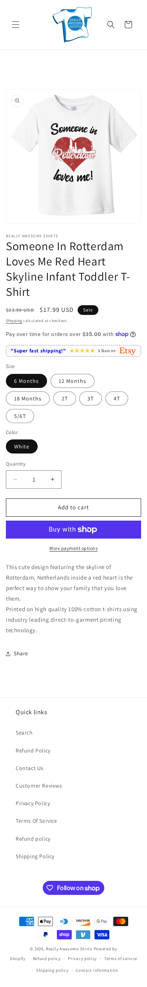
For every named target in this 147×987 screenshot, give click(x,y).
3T (90, 398)
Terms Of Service (36, 820)
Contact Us (30, 768)
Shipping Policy (35, 856)
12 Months (72, 380)
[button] (15, 24)
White (21, 446)
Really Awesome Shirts (69, 948)
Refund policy (33, 838)
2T (65, 398)
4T (117, 398)
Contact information (97, 970)
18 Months (28, 398)
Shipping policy (52, 970)
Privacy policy (82, 958)
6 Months (26, 380)
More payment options (73, 548)
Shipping (14, 320)
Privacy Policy (33, 803)
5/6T (20, 416)
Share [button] (21, 653)
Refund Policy (33, 750)
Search (24, 732)
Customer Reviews (39, 785)
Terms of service (120, 958)
